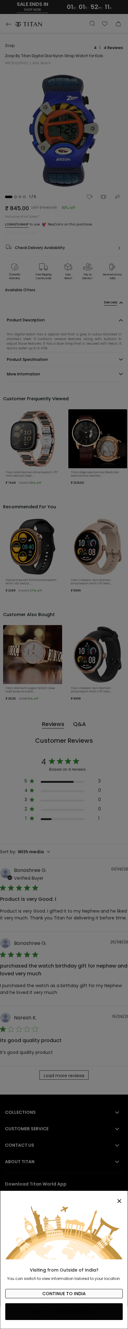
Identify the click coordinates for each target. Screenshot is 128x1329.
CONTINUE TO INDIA (64, 1293)
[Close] (64, 1197)
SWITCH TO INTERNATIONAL (64, 1312)
